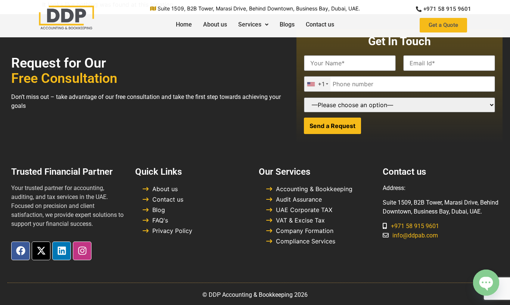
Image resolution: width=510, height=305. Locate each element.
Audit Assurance (299, 199)
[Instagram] (82, 251)
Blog (158, 210)
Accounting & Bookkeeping (314, 189)
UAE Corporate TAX (304, 210)
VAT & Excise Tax (300, 220)
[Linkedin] (61, 251)
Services (249, 24)
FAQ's (160, 220)
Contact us (320, 24)
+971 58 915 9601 (415, 226)
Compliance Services (305, 241)
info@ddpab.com (415, 235)
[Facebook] (20, 251)
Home (184, 24)
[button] (253, 24)
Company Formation (304, 230)
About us (215, 24)
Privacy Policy (172, 230)
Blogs (287, 24)
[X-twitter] (41, 251)
